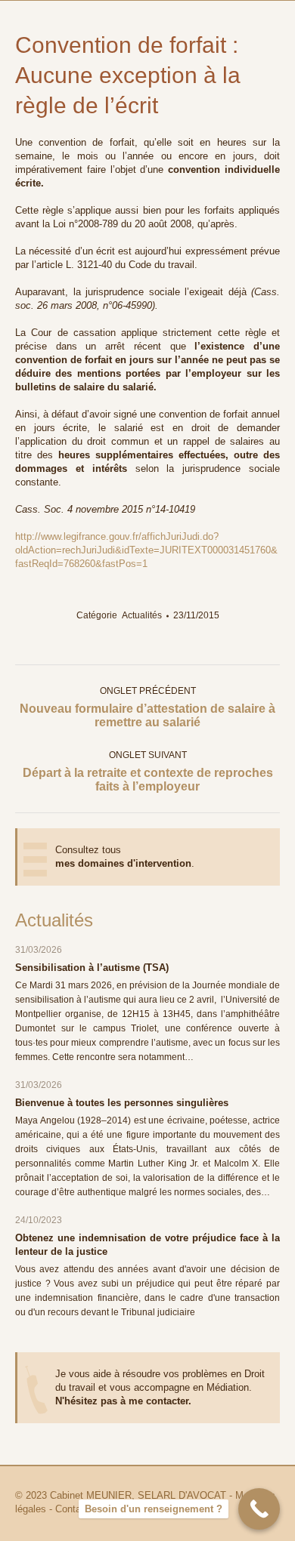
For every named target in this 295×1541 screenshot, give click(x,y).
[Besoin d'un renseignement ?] (259, 1509)
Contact (72, 1509)
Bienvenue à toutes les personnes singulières (121, 1102)
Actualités (142, 615)
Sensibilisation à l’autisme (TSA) (92, 967)
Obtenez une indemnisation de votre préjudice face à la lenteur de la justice (147, 1244)
